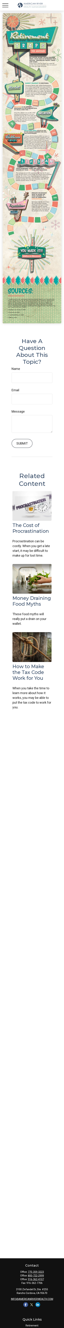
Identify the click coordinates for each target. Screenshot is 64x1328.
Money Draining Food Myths (31, 601)
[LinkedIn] (37, 1304)
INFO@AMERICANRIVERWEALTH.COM (32, 1299)
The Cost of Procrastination (30, 528)
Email (15, 390)
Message (18, 411)
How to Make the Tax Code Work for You (28, 672)
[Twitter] (31, 1304)
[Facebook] (25, 1304)
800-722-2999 (36, 1275)
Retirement (32, 1325)
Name (16, 369)
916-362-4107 (36, 1279)
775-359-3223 (36, 1271)
